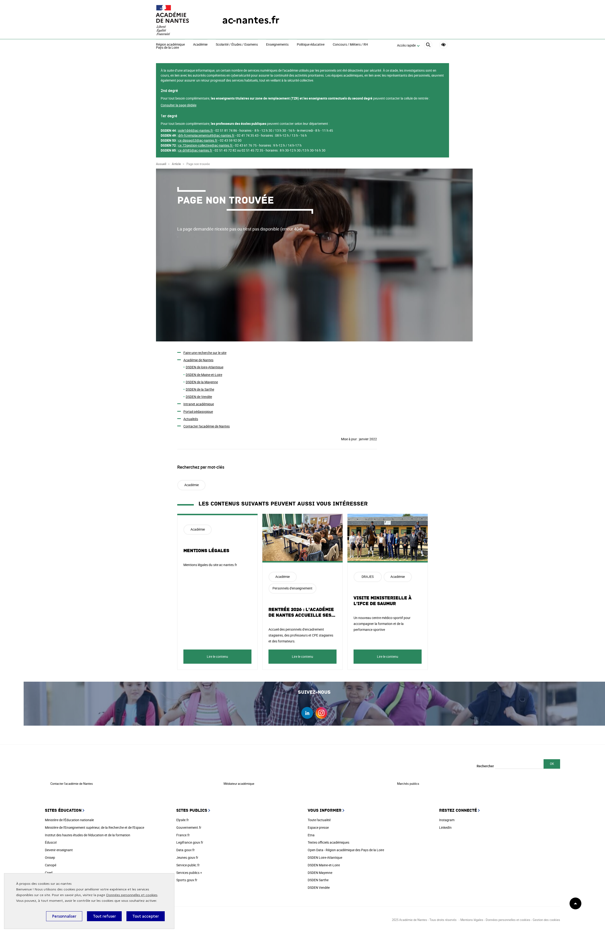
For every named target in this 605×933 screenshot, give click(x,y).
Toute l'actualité (319, 820)
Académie (200, 44)
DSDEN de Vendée (199, 396)
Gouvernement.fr (188, 827)
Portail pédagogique (198, 411)
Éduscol (50, 842)
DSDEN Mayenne (320, 872)
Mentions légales (206, 551)
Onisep (50, 857)
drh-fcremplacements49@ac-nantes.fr (206, 135)
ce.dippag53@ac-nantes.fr (197, 140)
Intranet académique (198, 404)
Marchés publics (408, 783)
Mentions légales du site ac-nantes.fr (210, 564)
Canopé (50, 865)
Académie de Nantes (198, 360)
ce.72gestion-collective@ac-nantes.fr (205, 145)
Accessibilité (443, 45)
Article (176, 164)
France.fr (183, 835)
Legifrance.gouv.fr (189, 842)
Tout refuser (104, 916)
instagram (321, 713)
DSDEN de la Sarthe (200, 389)
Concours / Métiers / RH (350, 44)
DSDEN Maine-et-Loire (324, 865)
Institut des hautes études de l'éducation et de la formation (87, 835)
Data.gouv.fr (185, 850)
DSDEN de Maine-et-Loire (204, 374)
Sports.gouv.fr (186, 880)
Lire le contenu (217, 656)
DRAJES (368, 576)
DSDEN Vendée (319, 887)
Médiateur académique (239, 783)
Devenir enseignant (59, 850)
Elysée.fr (182, 820)
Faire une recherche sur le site (204, 352)
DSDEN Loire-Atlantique (325, 857)
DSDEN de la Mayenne (202, 382)
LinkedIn (445, 827)
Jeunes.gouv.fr (187, 857)
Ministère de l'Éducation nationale (69, 820)
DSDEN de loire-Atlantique (204, 367)
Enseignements (277, 44)
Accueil (161, 164)
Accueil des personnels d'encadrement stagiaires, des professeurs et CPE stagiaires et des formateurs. (300, 635)
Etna (311, 835)
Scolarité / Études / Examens (237, 44)
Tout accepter (145, 916)
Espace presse (318, 827)
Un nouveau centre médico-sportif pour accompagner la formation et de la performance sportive (382, 623)
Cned (48, 872)
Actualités (190, 419)
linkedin (307, 713)
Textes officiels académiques (328, 842)
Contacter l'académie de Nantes (206, 426)
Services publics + (189, 872)
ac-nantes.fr (250, 20)
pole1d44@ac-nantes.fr (195, 130)
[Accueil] (179, 20)
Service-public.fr (188, 865)
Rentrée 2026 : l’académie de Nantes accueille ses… (302, 612)
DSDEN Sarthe (318, 880)
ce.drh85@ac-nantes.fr (195, 150)
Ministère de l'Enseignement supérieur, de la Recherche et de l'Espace (94, 827)
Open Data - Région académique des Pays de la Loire (346, 850)
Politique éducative (310, 44)
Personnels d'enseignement (292, 588)
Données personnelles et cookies (131, 895)
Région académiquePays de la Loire (170, 46)
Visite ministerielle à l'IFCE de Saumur (382, 600)
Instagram (446, 820)
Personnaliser (64, 916)
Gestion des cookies (546, 920)
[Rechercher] (428, 45)
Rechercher (485, 766)
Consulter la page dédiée (178, 105)
